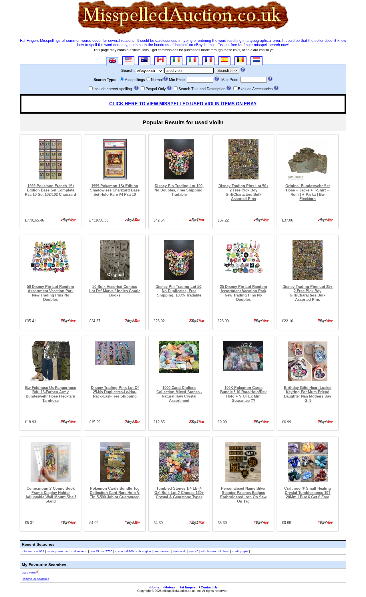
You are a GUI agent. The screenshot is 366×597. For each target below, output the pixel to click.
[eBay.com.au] (144, 60)
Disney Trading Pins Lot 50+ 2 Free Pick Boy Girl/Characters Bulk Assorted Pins (243, 192)
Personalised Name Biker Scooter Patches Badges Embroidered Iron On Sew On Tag (243, 494)
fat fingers (188, 587)
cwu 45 (193, 551)
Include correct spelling (113, 89)
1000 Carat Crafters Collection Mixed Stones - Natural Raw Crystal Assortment (179, 394)
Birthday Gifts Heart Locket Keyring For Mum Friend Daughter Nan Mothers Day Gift (307, 394)
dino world (179, 551)
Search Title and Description (201, 89)
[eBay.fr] (208, 60)
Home (154, 587)
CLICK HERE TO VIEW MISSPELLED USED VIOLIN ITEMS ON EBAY (183, 103)
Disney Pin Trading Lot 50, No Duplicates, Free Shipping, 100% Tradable (179, 290)
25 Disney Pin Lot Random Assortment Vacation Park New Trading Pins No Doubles (243, 293)
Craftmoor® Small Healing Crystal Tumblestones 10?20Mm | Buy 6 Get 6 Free (307, 492)
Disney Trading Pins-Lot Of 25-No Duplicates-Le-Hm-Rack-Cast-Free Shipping (115, 392)
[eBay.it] (192, 60)
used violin (29, 572)
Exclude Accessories (255, 89)
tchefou (27, 551)
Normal (157, 80)
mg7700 (107, 551)
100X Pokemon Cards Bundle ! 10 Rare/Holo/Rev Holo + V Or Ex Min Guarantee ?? (243, 394)
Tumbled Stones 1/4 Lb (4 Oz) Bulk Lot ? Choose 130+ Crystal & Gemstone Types (179, 492)
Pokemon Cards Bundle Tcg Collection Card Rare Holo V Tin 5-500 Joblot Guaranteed (115, 492)
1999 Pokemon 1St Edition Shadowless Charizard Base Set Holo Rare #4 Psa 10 (115, 190)
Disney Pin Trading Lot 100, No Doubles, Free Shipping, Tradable (179, 190)
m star (119, 551)
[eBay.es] (224, 60)
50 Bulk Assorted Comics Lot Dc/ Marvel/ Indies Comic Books (114, 290)
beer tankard (162, 551)
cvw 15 (94, 551)
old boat (223, 551)
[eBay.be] (240, 60)
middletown (208, 551)
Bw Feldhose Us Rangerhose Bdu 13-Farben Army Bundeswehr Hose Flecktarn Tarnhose (50, 394)
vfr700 (130, 551)
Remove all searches (35, 578)
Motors (169, 587)
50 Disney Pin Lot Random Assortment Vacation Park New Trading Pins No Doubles (50, 293)
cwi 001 (39, 551)
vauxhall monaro (76, 551)
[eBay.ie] (176, 60)
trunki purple (240, 551)
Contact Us (209, 587)
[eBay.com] (128, 60)
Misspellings (134, 80)
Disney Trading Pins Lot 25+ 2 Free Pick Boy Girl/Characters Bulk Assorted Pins (308, 293)
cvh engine (143, 551)
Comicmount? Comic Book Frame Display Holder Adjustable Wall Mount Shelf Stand (50, 494)
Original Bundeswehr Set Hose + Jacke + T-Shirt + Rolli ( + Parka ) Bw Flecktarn (307, 192)
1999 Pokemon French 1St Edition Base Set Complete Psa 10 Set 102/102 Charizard (50, 190)
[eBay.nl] (256, 60)
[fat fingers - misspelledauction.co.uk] (183, 34)
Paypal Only (156, 89)
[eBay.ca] (160, 60)
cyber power (55, 551)
